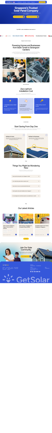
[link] (16, 235)
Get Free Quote (42, 2)
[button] (14, 2)
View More (26, 238)
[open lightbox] (8, 63)
